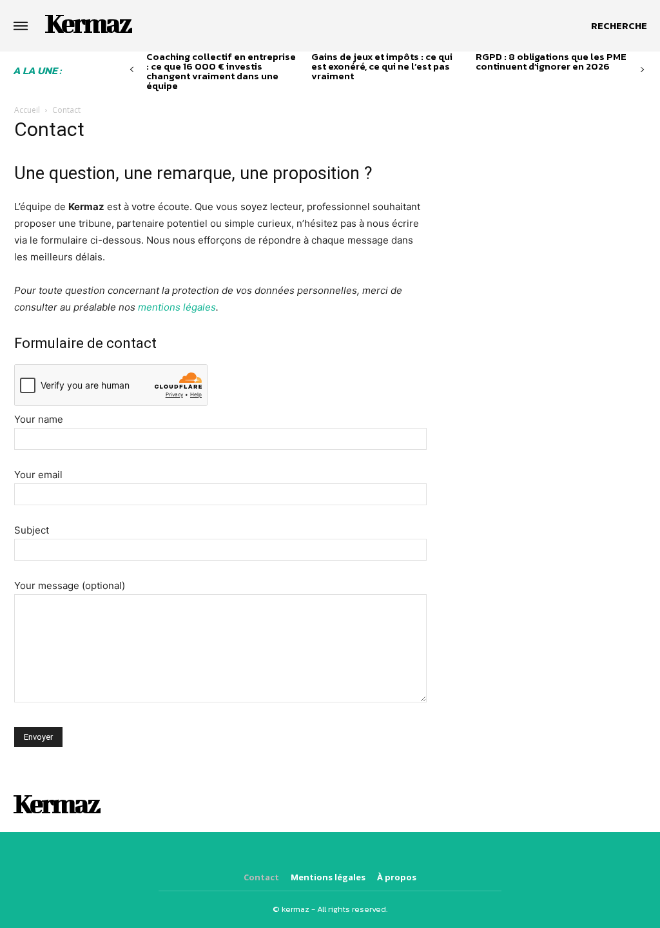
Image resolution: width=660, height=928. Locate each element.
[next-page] (642, 70)
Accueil (27, 109)
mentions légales (177, 307)
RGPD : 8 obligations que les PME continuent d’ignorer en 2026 (551, 61)
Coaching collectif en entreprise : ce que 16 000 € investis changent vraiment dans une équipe (221, 71)
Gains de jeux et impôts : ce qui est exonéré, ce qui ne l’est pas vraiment (381, 66)
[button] (619, 26)
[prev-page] (132, 70)
